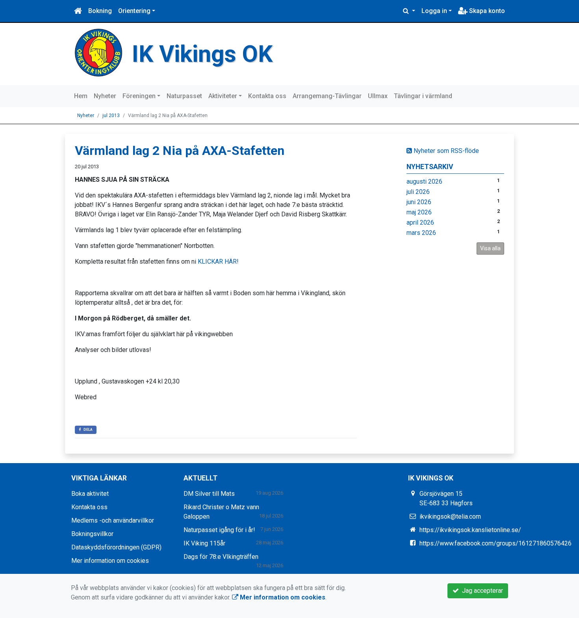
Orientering (134, 11)
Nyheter (105, 96)
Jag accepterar (481, 590)
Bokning (100, 11)
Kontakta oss (267, 96)
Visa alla (490, 248)
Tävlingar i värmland (423, 96)
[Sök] (409, 11)
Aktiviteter (222, 96)
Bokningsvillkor (92, 534)
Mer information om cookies (110, 560)
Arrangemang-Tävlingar (327, 96)
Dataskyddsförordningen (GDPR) (116, 547)
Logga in (434, 11)
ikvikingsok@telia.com (450, 516)
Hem (80, 96)
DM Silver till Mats (209, 493)
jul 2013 (111, 115)
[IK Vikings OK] (98, 52)
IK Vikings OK (202, 53)
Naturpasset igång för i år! (219, 530)
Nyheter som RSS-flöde (445, 150)
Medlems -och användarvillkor (112, 520)
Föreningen (139, 96)
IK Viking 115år (204, 543)
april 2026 (420, 222)
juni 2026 (418, 202)
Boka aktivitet (90, 493)
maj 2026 (419, 212)
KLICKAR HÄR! (218, 261)
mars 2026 (421, 232)
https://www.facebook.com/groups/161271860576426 (495, 543)
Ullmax (378, 96)
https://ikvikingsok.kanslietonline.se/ (470, 530)
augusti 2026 (424, 181)
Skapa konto (486, 11)
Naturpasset (184, 96)
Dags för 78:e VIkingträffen (221, 556)
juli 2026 (418, 191)
